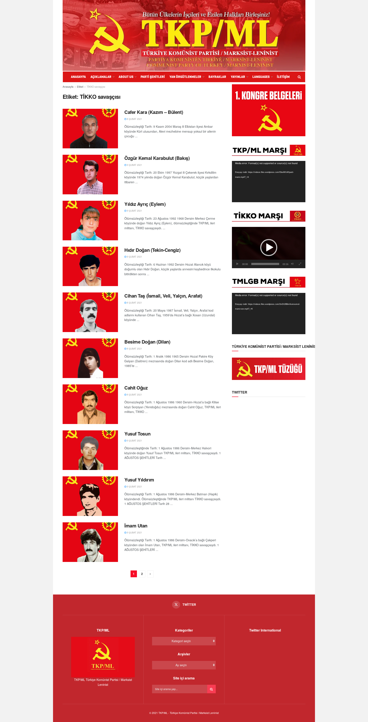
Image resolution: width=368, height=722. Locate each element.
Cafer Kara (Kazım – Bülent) (153, 112)
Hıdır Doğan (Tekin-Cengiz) (152, 249)
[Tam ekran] (300, 264)
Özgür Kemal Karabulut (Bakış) (157, 158)
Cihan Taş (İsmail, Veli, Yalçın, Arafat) (163, 295)
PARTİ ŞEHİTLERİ (153, 77)
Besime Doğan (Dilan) (147, 341)
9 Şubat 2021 (134, 164)
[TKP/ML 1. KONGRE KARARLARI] (268, 110)
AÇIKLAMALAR (101, 77)
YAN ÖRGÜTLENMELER (185, 77)
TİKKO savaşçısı (96, 86)
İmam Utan (135, 525)
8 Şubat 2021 (134, 118)
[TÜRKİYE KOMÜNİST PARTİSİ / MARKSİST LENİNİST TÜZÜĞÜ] (268, 368)
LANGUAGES (261, 77)
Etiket (80, 86)
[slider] (265, 264)
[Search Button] (211, 689)
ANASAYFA (78, 77)
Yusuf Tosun (137, 433)
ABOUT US (126, 77)
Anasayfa (68, 86)
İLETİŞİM (283, 77)
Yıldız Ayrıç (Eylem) (144, 204)
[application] (268, 181)
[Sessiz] (292, 264)
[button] (268, 247)
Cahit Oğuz (136, 387)
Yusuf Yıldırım (139, 479)
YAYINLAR (238, 77)
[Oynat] (237, 264)
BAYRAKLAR (217, 77)
